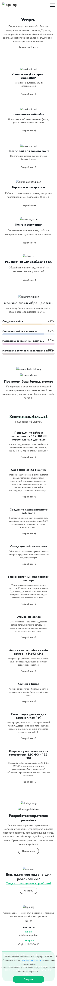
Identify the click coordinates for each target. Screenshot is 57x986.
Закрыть (28, 979)
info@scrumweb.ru (28, 935)
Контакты (28, 890)
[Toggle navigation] (52, 4)
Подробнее (27, 94)
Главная (23, 47)
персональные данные (32, 960)
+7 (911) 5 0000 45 (28, 944)
